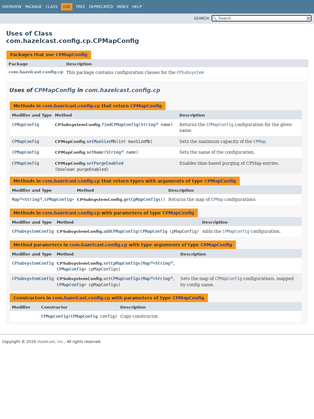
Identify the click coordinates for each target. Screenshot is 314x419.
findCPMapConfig (119, 124)
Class (52, 7)
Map (15, 199)
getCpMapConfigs (142, 199)
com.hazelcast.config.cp (36, 72)
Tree (80, 7)
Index (122, 7)
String (148, 124)
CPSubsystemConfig (33, 231)
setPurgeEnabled (104, 163)
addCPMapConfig (120, 231)
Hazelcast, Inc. (50, 342)
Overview (11, 7)
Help (137, 7)
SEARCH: (202, 18)
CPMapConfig (71, 54)
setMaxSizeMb (101, 141)
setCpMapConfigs (121, 263)
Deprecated (101, 7)
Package (33, 7)
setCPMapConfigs (121, 278)
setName (95, 152)
